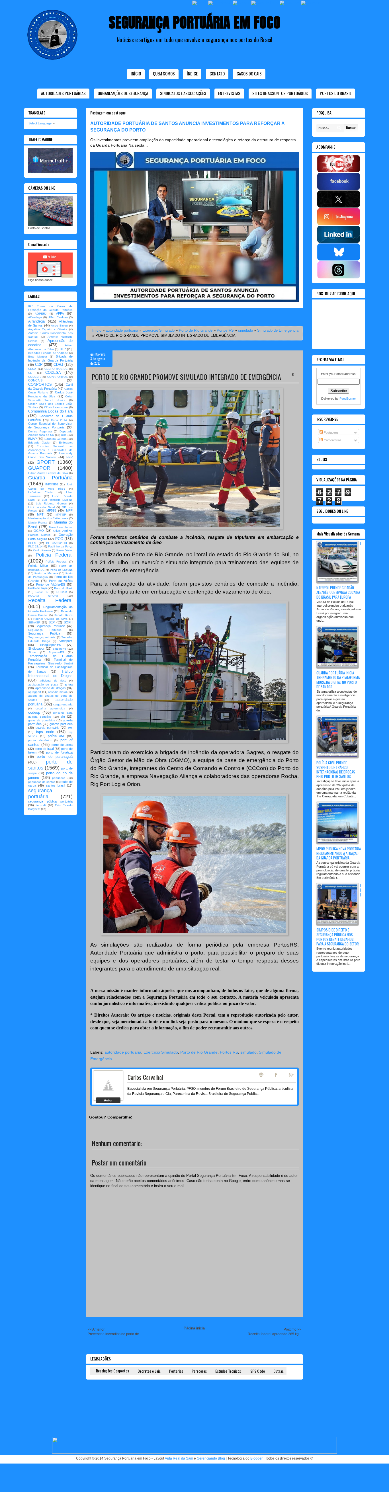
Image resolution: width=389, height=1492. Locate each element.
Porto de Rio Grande (195, 330)
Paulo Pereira (42, 550)
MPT (40, 514)
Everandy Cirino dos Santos (50, 455)
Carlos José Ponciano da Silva (50, 394)
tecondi (41, 805)
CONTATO (217, 73)
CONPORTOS (40, 384)
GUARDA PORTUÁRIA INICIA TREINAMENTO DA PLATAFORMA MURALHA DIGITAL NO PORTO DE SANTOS (338, 679)
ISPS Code (257, 1371)
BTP (63, 349)
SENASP (34, 622)
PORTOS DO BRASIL (335, 93)
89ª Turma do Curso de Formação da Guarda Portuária (50, 308)
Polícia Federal (54, 555)
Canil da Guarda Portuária (50, 386)
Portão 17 (42, 592)
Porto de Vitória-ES (50, 584)
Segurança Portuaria (50, 626)
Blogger (256, 1458)
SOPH (68, 622)
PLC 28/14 (35, 546)
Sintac (32, 652)
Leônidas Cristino (41, 492)
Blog (261, 1075)
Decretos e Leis (149, 1371)
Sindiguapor (36, 648)
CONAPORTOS (57, 376)
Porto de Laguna (61, 569)
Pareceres (199, 1371)
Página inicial (195, 1328)
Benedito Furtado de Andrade (48, 352)
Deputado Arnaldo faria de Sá (50, 433)
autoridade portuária (122, 330)
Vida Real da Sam (179, 1458)
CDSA (32, 368)
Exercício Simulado (158, 330)
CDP (39, 364)
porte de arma (62, 744)
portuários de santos (41, 781)
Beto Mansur (37, 356)
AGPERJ (40, 313)
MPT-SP (61, 514)
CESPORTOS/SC (55, 368)
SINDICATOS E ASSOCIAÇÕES (183, 93)
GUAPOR (39, 468)
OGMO (39, 530)
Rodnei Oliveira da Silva (50, 618)
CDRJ (58, 364)
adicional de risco (53, 680)
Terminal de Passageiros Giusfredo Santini (50, 661)
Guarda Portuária (50, 478)
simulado (245, 330)
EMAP (32, 438)
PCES (32, 543)
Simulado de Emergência (277, 330)
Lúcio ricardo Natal (41, 507)
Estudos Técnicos (228, 1371)
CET (31, 372)
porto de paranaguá (55, 756)
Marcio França (37, 522)
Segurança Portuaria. (45, 629)
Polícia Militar (38, 565)
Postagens (331, 432)
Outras (278, 1371)
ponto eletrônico (40, 740)
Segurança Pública (44, 633)
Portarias (176, 1371)
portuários (58, 777)
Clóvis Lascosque (56, 407)
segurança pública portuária (50, 801)
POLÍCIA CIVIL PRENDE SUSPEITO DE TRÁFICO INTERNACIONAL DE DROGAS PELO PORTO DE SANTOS (335, 769)
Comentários (332, 440)
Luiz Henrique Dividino (57, 499)
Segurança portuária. (42, 637)
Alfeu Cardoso (58, 317)
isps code (45, 732)
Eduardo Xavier (39, 442)
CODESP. (34, 376)
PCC (59, 539)
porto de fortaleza (59, 752)
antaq (69, 684)
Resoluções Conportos (112, 1371)
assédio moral (57, 691)
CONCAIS (35, 380)
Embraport (66, 442)
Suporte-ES (56, 652)
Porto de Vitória (61, 580)
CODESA (53, 372)
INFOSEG (51, 484)
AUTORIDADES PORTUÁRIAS (63, 93)
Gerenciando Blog (211, 1458)
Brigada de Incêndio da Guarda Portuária (50, 358)
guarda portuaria (61, 724)
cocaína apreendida (50, 708)
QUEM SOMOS (164, 73)
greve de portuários (41, 720)
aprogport (34, 691)
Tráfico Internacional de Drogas (50, 673)
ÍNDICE (192, 73)
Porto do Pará (63, 588)
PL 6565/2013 (56, 543)
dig (63, 716)
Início (136, 73)
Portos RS (225, 330)
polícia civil (56, 736)
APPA (60, 313)
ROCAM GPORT (43, 595)
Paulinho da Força (60, 546)
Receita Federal (50, 600)
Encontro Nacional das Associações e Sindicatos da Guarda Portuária (50, 450)
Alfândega (36, 321)
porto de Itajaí (44, 748)
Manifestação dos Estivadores (48, 518)
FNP (69, 457)
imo (70, 727)
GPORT (45, 462)
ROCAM (61, 592)
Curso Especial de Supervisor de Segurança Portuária (50, 425)
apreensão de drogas (50, 688)
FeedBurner (347, 398)
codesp (34, 712)
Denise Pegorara (40, 431)
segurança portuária (40, 793)
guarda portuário (47, 727)
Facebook (276, 1075)
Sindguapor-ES (50, 645)
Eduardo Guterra (55, 438)
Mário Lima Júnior (61, 527)
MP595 (51, 510)
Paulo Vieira (64, 550)
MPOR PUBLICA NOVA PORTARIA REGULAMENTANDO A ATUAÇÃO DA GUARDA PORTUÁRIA (338, 853)
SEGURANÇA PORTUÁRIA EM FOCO (195, 22)
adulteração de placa (43, 684)
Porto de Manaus (46, 573)
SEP (52, 622)
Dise (64, 434)
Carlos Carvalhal (145, 1077)
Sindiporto (59, 648)
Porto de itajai (37, 588)
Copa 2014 (59, 420)
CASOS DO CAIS (249, 73)
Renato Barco (63, 615)
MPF (69, 510)
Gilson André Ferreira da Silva (48, 473)
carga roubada (63, 704)
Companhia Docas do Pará (50, 411)
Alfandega (35, 317)
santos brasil (55, 785)
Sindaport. (66, 641)
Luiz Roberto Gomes (51, 503)
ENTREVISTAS (229, 93)
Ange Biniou (59, 325)
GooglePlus (292, 1075)
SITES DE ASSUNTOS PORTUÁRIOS (280, 93)
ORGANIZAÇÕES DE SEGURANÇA (123, 93)
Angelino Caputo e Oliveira (47, 329)
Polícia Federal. (56, 561)
